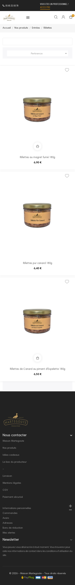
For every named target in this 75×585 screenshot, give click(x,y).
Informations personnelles (17, 508)
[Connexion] (61, 17)
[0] (70, 18)
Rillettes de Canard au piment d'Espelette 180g (37, 369)
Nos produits (9, 448)
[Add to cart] (38, 146)
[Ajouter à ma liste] (67, 71)
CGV (5, 490)
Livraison (7, 476)
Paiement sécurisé (13, 497)
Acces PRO (45, 7)
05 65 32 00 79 (11, 5)
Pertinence (49, 53)
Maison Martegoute (13, 441)
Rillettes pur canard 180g (37, 263)
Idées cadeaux (11, 455)
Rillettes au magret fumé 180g (37, 157)
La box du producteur (15, 462)
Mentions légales (12, 483)
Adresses (8, 523)
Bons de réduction (13, 528)
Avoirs (6, 518)
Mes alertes (9, 533)
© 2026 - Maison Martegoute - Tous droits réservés (37, 573)
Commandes (10, 513)
